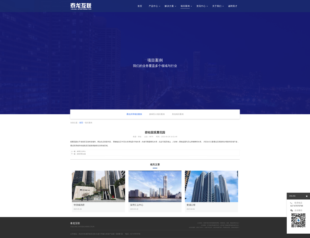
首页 (81, 123)
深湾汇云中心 (81, 151)
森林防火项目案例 (157, 114)
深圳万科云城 (81, 154)
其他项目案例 (178, 114)
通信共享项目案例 (134, 114)
